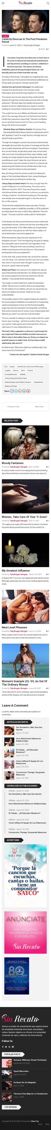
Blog (47, 1124)
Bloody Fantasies (13, 463)
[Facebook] (12, 391)
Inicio (40, 1124)
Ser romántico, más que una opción (25, 794)
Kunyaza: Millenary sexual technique (30, 1060)
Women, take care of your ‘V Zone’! (24, 516)
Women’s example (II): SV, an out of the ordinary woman (24, 683)
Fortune (30, 370)
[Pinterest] (28, 391)
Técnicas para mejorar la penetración (31, 1094)
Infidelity (23, 374)
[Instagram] (13, 1047)
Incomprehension (11, 374)
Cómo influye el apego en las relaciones (27, 823)
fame (23, 370)
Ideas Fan (35, 1121)
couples (7, 370)
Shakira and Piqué (11, 386)
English (5, 36)
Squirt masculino (21, 1071)
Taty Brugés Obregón (32, 45)
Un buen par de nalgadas (25, 1082)
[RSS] (9, 1047)
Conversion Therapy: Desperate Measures (28, 832)
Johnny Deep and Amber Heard (16, 378)
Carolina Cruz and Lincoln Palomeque (30, 367)
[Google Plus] (20, 391)
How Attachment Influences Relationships (27, 804)
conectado (23, 712)
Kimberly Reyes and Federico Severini (18, 382)
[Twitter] (16, 391)
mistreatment (38, 382)
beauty (12, 367)
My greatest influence (16, 570)
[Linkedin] (24, 391)
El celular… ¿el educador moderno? (24, 813)
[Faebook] (3, 1047)
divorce (15, 370)
